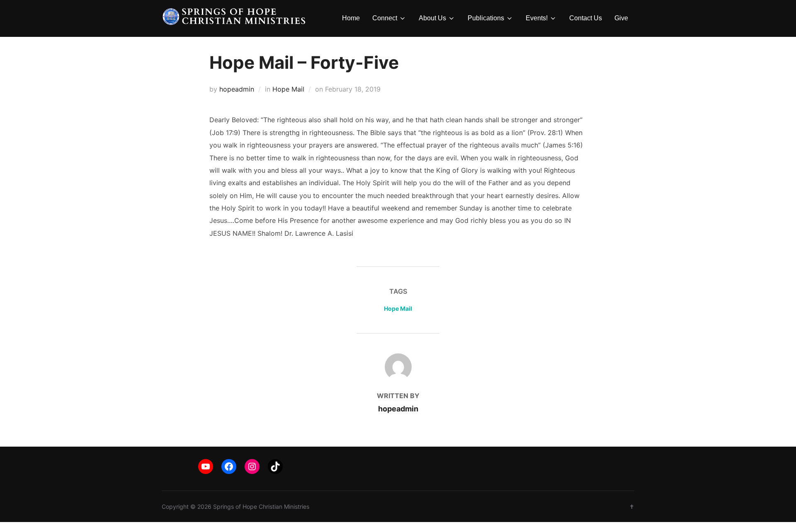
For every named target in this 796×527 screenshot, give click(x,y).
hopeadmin (236, 89)
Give (621, 18)
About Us (432, 18)
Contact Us (585, 18)
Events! (537, 18)
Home (351, 18)
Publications (486, 18)
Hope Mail (288, 89)
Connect (384, 18)
